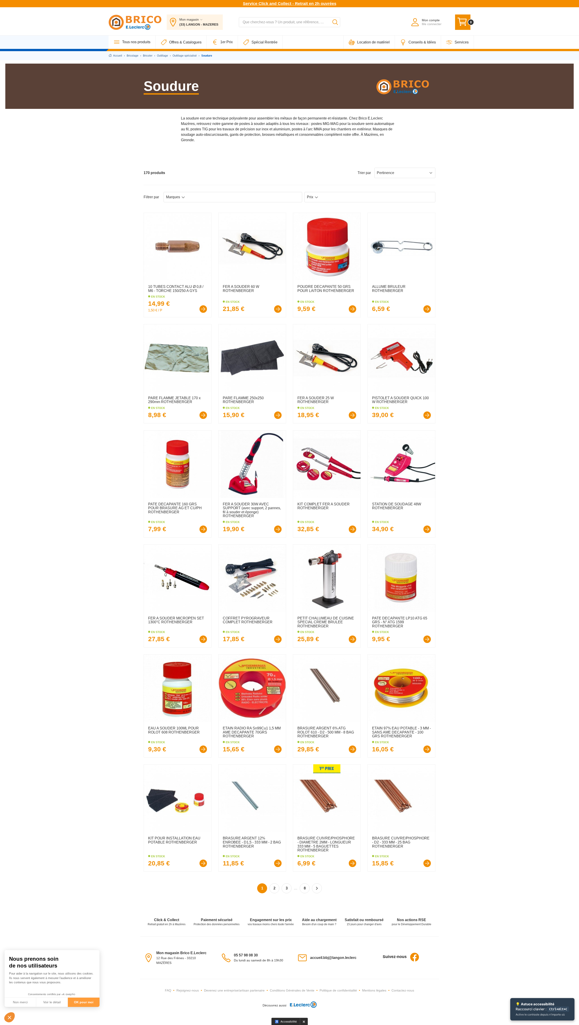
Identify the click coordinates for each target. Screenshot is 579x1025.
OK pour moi (83, 1002)
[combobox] (289, 22)
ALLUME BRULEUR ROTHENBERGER (389, 289)
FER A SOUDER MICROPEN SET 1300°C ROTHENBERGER (176, 620)
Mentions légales (374, 990)
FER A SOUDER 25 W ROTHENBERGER (315, 400)
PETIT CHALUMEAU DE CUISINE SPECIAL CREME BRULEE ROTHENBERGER (325, 622)
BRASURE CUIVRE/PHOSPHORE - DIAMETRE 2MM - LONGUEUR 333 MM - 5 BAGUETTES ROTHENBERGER (326, 844)
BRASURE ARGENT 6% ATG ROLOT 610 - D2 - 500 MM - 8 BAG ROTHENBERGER (325, 732)
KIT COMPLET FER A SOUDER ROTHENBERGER (323, 506)
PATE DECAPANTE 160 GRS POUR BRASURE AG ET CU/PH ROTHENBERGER (175, 508)
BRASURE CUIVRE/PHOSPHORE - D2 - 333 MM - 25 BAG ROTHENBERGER (401, 842)
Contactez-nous (403, 990)
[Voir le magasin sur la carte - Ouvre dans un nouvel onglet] (150, 957)
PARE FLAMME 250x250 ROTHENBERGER (243, 400)
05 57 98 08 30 (246, 955)
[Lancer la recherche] (335, 22)
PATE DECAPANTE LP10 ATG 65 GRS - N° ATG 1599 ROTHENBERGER (399, 622)
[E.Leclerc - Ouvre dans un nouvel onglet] (301, 1005)
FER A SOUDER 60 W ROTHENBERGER (241, 289)
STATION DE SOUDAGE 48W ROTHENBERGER (396, 506)
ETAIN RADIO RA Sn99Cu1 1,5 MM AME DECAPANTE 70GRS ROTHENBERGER (252, 732)
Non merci (20, 1002)
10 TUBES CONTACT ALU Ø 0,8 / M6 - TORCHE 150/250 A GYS (175, 289)
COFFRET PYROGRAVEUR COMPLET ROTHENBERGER (248, 620)
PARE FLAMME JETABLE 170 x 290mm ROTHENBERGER (174, 400)
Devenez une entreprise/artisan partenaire (234, 990)
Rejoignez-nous (187, 990)
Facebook (414, 957)
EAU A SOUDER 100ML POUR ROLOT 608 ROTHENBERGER (174, 730)
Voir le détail (52, 1002)
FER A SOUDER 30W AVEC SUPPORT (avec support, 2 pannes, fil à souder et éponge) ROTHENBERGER (252, 510)
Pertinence (385, 173)
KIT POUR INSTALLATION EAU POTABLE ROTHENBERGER (174, 840)
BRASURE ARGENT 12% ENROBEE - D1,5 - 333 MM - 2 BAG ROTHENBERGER (252, 842)
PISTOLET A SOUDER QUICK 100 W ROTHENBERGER (400, 400)
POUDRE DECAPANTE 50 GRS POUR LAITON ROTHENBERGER (325, 289)
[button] (9, 1017)
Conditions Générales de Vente (292, 990)
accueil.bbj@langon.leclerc (333, 958)
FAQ (168, 990)
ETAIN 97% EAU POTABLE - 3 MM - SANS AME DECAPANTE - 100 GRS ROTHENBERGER (401, 732)
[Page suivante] (317, 888)
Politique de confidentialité (338, 990)
